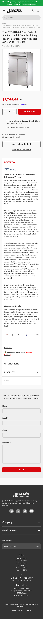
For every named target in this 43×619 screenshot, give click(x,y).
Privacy (20, 610)
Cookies (29, 610)
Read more (8, 348)
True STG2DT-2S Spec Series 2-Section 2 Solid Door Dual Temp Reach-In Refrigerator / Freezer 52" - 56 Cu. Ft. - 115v (21, 26)
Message (5, 442)
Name (4, 406)
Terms (14, 610)
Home (4, 23)
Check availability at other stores (17, 127)
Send (21, 469)
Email (4, 418)
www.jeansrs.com (16, 604)
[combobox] (21, 17)
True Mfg (5, 46)
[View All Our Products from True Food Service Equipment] (10, 167)
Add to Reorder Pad (21, 144)
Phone (4, 430)
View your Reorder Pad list (21, 149)
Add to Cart (29, 111)
